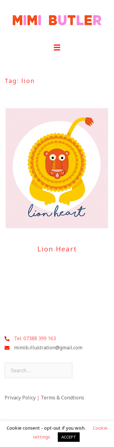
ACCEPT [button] (68, 437)
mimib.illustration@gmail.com (48, 347)
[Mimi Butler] (57, 21)
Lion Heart (57, 248)
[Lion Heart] (57, 167)
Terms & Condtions (62, 397)
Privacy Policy (20, 397)
